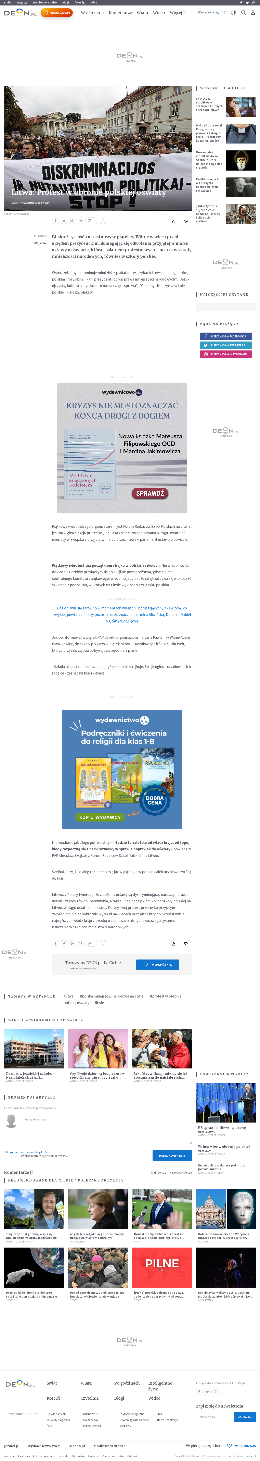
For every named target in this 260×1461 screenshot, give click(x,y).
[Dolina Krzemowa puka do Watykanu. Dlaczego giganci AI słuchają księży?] (226, 1209)
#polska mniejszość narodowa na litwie (112, 996)
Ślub (49, 1426)
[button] (234, 12)
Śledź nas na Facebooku (228, 336)
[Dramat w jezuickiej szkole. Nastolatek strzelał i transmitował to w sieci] (34, 1049)
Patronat (132, 1456)
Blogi (65, 2)
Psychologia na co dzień (134, 1420)
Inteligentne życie (160, 1386)
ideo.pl (252, 1456)
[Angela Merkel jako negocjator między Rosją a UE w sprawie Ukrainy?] (98, 1209)
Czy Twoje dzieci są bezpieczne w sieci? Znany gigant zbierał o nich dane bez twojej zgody (97, 1077)
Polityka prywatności (44, 1456)
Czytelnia (90, 1398)
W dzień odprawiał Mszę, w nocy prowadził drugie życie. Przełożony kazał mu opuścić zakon (209, 134)
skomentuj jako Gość (38, 1152)
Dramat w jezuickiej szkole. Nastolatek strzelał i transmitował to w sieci (29, 1077)
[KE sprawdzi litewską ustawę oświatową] (226, 1103)
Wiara (142, 12)
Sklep (93, 2)
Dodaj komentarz (172, 1155)
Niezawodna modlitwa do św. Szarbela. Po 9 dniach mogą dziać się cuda (209, 159)
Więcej (176, 12)
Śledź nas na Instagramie (228, 354)
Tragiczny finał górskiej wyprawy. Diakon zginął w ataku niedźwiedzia (31, 1236)
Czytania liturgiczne (131, 1414)
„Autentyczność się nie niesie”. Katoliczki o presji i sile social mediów (209, 213)
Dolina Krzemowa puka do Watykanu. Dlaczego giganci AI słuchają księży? (224, 1236)
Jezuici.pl (12, 1446)
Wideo (159, 12)
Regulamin (24, 1456)
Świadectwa (91, 1420)
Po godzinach (127, 1383)
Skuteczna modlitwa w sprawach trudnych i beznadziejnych (209, 104)
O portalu (9, 1456)
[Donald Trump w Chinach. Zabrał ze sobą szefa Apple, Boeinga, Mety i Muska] (162, 1209)
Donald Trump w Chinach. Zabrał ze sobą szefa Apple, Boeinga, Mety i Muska (158, 1238)
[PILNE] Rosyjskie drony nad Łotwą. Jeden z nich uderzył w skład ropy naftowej (159, 1296)
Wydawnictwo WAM (44, 1446)
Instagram (254, 3)
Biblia (7, 2)
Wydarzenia (92, 12)
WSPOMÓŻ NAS (245, 1446)
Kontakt (64, 1456)
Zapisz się (245, 1417)
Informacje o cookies (112, 1456)
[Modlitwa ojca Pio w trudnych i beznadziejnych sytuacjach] (241, 187)
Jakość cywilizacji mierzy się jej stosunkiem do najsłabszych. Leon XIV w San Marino (160, 1077)
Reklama (93, 1456)
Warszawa (204, 12)
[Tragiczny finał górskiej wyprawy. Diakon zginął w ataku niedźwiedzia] (34, 1209)
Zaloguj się (10, 1152)
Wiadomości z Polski (211, 1173)
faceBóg (80, 2)
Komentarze (120, 12)
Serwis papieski (56, 1414)
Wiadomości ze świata (35, 203)
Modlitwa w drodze (45, 2)
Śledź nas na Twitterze (227, 345)
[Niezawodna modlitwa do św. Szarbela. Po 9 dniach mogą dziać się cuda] (241, 160)
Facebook (241, 3)
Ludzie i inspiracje (167, 1420)
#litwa (69, 996)
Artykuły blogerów (58, 1420)
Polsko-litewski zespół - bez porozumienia (221, 1167)
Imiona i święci (92, 1426)
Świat (14, 203)
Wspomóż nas (162, 965)
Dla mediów (78, 1456)
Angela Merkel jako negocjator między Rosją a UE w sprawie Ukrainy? (97, 1236)
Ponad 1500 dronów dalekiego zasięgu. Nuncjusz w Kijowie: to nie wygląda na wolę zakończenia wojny (98, 1296)
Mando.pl (77, 1446)
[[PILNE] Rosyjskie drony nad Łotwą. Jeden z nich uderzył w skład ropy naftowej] (162, 1268)
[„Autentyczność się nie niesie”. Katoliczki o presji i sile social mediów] (241, 214)
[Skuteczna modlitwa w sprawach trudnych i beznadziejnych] (241, 107)
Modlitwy (125, 1426)
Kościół (203, 1241)
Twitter (247, 3)
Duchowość (90, 1414)
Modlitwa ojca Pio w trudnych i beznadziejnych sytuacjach (208, 185)
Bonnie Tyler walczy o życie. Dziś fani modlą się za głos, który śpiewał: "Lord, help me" (226, 1296)
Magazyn (22, 2)
